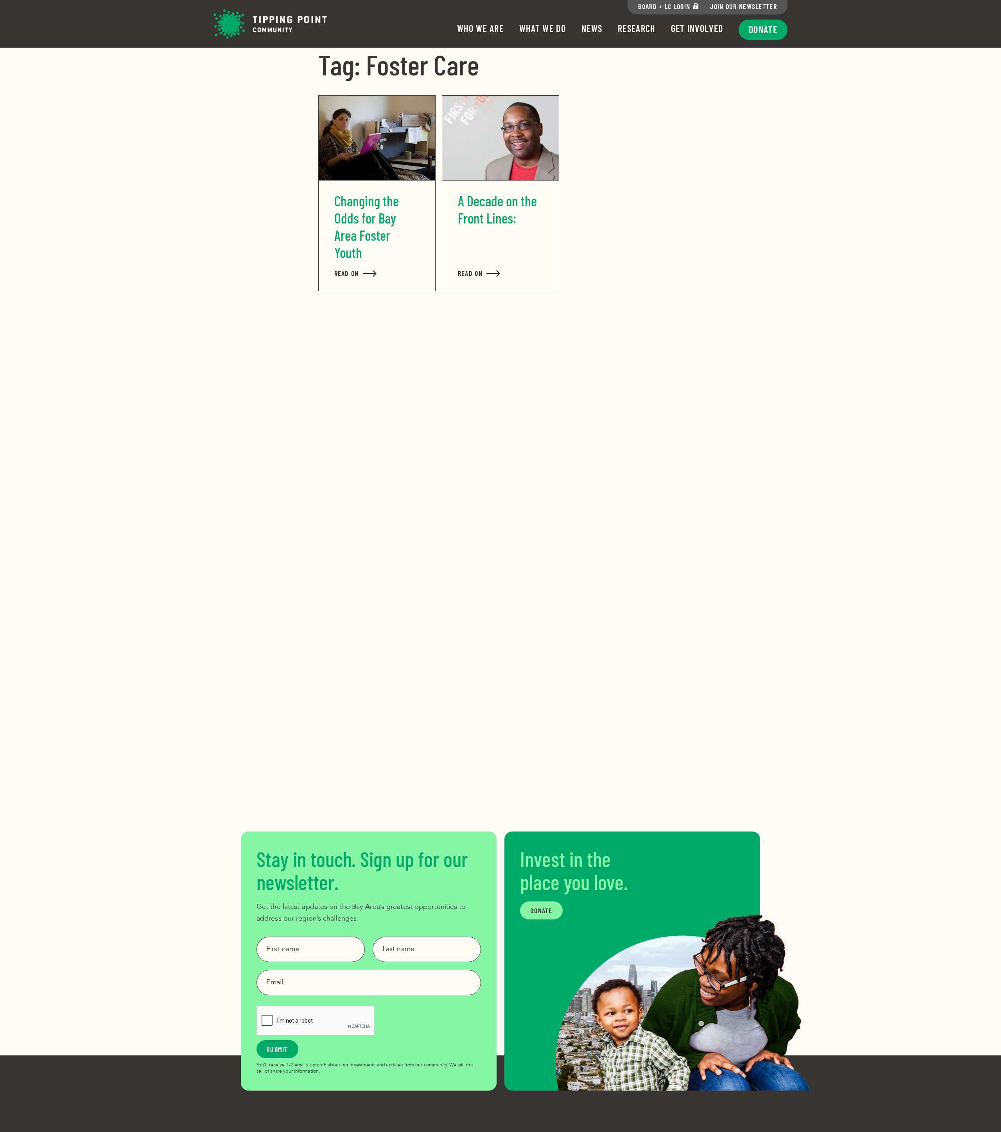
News (591, 28)
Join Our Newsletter (743, 6)
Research (636, 28)
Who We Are (480, 28)
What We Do (542, 28)
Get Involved (697, 28)
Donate (763, 29)
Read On (355, 273)
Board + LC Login (664, 6)
